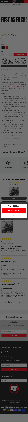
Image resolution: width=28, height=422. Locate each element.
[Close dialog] (26, 205)
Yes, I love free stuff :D (14, 210)
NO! (14, 215)
